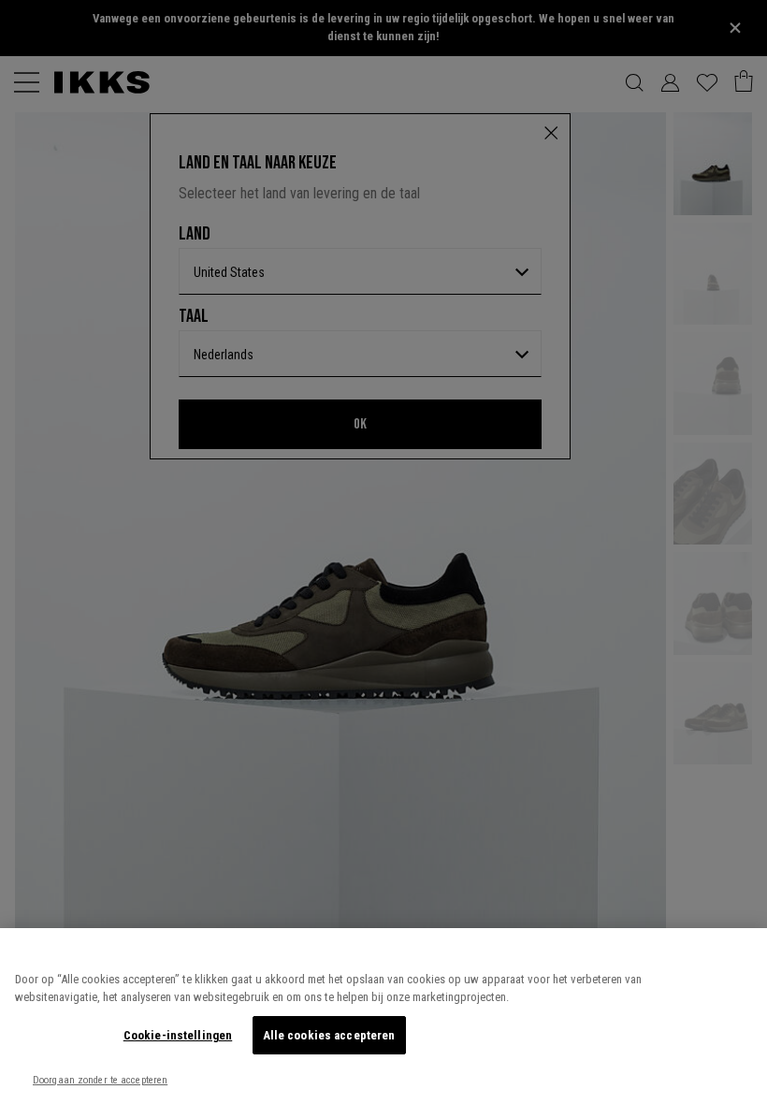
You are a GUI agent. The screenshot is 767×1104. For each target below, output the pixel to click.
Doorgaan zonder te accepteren (100, 1080)
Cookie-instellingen (177, 1035)
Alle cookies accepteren (329, 1035)
